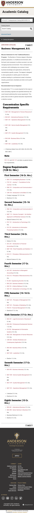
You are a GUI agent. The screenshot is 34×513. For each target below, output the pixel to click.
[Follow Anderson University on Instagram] (3, 498)
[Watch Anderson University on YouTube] (7, 498)
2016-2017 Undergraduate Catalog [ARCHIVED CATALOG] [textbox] (17, 20)
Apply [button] (17, 455)
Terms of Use (21, 485)
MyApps (14, 473)
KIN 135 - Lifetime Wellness (14, 286)
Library (14, 487)
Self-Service (13, 475)
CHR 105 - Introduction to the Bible (16, 192)
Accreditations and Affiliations (23, 470)
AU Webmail (13, 468)
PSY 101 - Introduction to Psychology (17, 222)
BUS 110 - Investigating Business (16, 179)
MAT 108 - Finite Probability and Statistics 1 (19, 249)
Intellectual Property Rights (25, 487)
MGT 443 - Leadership (11, 144)
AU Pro (20, 466)
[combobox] (17, 20)
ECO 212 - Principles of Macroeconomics (18, 275)
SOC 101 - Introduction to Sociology (17, 289)
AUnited (14, 469)
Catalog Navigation (8, 39)
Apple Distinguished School (25, 473)
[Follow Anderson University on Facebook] (12, 498)
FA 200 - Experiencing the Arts (15, 281)
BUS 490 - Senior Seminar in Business (17, 410)
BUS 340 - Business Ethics (12, 138)
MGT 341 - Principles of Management (17, 300)
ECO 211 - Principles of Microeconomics (18, 254)
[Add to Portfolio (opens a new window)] (28, 45)
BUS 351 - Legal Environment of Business (18, 319)
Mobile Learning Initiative (24, 476)
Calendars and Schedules (24, 474)
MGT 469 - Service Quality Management (16, 125)
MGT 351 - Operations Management (15, 120)
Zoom (14, 478)
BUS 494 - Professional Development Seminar (19, 324)
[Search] (31, 28)
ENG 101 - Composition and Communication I (19, 187)
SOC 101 (14, 160)
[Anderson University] (12, 3)
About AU (20, 468)
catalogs (9, 511)
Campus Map (12, 485)
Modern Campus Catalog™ (20, 512)
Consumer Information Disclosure (24, 489)
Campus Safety (12, 477)
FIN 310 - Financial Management (16, 308)
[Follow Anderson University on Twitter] (20, 498)
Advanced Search (6, 34)
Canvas (14, 471)
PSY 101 (7, 160)
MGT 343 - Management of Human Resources (18, 112)
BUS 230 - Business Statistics (15, 283)
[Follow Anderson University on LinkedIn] (16, 498)
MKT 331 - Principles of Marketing (16, 305)
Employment (13, 488)
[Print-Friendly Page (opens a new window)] (30, 45)
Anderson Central (11, 466)
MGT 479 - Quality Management (14, 133)
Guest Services (12, 490)
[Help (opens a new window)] (31, 45)
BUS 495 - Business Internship (15, 369)
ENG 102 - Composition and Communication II (19, 209)
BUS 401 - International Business (14, 117)
